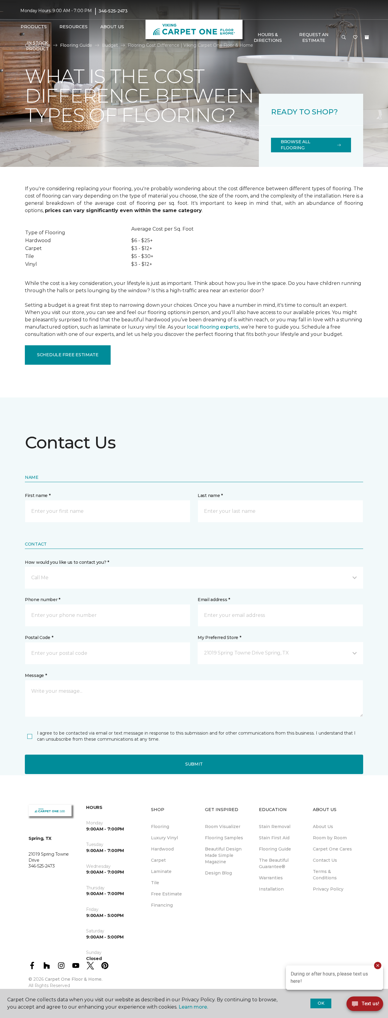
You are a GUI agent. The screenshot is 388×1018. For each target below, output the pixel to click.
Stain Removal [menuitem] (274, 826)
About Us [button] (112, 26)
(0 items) (367, 37)
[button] (344, 37)
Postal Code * (39, 637)
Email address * (214, 599)
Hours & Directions (268, 37)
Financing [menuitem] (162, 905)
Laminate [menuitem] (161, 871)
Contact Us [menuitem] (325, 860)
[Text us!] (365, 1005)
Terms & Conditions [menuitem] (325, 875)
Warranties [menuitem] (271, 878)
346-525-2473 (113, 11)
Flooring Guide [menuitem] (275, 849)
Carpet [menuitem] (158, 860)
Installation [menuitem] (271, 889)
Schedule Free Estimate (68, 354)
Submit (194, 764)
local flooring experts (213, 327)
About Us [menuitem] (323, 826)
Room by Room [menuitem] (330, 837)
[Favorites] (355, 37)
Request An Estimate (313, 37)
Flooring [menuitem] (160, 826)
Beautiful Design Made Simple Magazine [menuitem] (223, 855)
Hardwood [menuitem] (162, 849)
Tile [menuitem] (155, 882)
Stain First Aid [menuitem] (274, 837)
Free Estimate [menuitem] (166, 894)
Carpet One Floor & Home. (73, 979)
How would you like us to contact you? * (67, 562)
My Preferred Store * (219, 637)
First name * (38, 495)
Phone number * (42, 599)
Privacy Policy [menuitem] (328, 889)
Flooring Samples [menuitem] (224, 837)
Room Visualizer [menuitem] (222, 826)
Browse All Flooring (295, 145)
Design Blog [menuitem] (218, 873)
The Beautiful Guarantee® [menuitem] (274, 863)
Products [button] (34, 26)
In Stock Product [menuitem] (37, 46)
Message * (36, 675)
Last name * (210, 495)
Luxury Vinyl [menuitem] (164, 837)
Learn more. (193, 1007)
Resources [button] (73, 26)
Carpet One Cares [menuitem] (332, 849)
